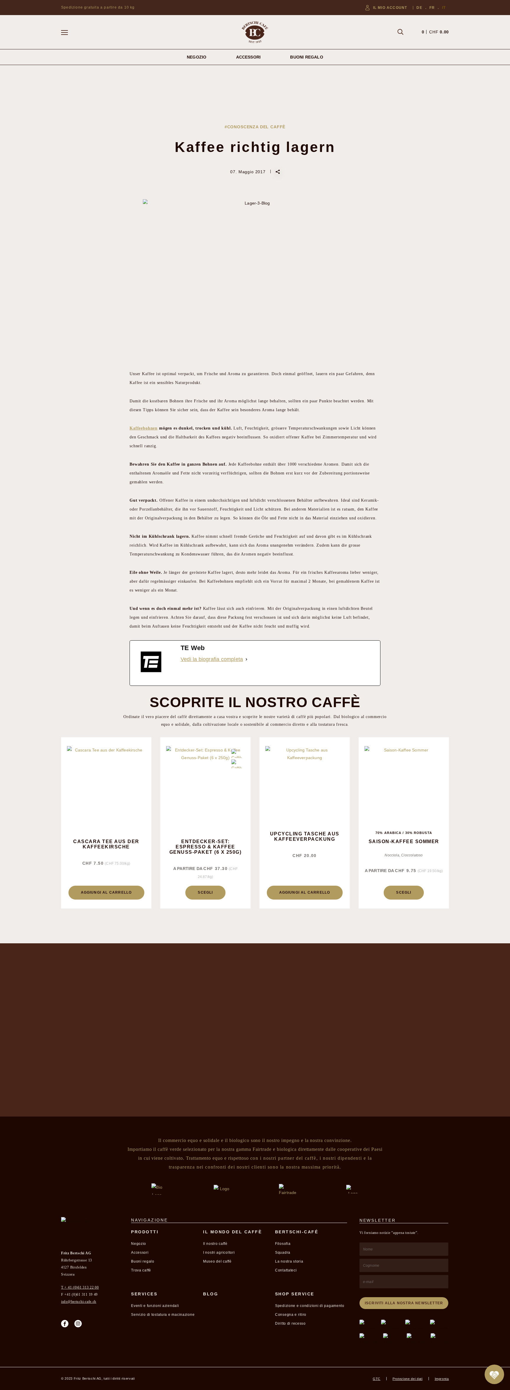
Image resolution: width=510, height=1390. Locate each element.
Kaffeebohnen (144, 428)
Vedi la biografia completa (212, 659)
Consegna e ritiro (290, 1315)
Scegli (205, 892)
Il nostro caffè (215, 1244)
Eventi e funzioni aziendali (155, 1306)
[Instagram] (78, 1323)
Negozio (196, 57)
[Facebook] (64, 1323)
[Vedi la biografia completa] (246, 659)
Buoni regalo (306, 57)
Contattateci (286, 1270)
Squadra (282, 1252)
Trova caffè (141, 1270)
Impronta (442, 1379)
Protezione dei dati (408, 1379)
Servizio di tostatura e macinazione (162, 1315)
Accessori (248, 57)
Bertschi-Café (296, 1231)
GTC (376, 1379)
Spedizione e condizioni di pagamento (309, 1306)
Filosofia (282, 1244)
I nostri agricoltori (219, 1252)
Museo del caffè (217, 1261)
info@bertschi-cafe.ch (78, 1302)
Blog (210, 1294)
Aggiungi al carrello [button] (106, 892)
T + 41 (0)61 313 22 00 (80, 1287)
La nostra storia (289, 1261)
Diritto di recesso (290, 1323)
